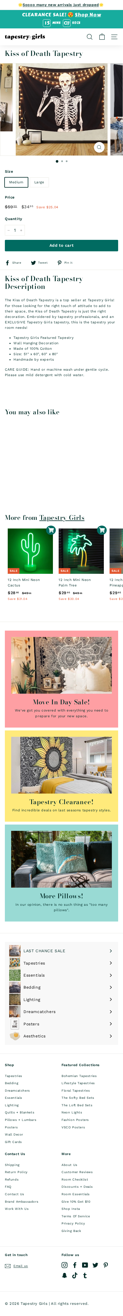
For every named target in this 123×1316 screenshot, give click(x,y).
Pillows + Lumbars (20, 1120)
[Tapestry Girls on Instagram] (64, 1265)
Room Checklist (74, 1179)
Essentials (13, 1098)
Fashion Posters (75, 1120)
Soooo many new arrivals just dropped (61, 5)
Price (10, 197)
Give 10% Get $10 (76, 1202)
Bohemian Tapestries (79, 1076)
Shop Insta (70, 1209)
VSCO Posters (73, 1127)
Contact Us (14, 1194)
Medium (16, 182)
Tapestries (13, 1076)
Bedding (11, 1083)
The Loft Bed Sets (76, 1105)
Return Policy (16, 1172)
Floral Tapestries (75, 1091)
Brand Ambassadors (21, 1202)
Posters (11, 1127)
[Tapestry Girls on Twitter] (95, 1265)
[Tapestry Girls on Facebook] (75, 1265)
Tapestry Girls (62, 517)
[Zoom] (99, 147)
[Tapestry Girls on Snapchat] (64, 1275)
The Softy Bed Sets (77, 1098)
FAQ (8, 1187)
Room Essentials (75, 1194)
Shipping (12, 1165)
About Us (69, 1165)
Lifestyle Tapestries (78, 1083)
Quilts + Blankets (19, 1112)
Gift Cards (13, 1142)
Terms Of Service (75, 1216)
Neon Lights (71, 1112)
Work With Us (17, 1209)
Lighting (12, 1105)
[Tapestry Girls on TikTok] (75, 1275)
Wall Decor (14, 1134)
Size (9, 171)
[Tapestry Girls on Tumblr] (85, 1275)
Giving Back (71, 1231)
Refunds (12, 1179)
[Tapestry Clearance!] (61, 765)
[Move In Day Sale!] (61, 665)
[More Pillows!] (61, 859)
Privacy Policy (73, 1223)
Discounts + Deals (77, 1187)
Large (39, 182)
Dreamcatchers (17, 1091)
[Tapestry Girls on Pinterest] (106, 1265)
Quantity (13, 219)
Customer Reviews (77, 1172)
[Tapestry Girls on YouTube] (85, 1265)
